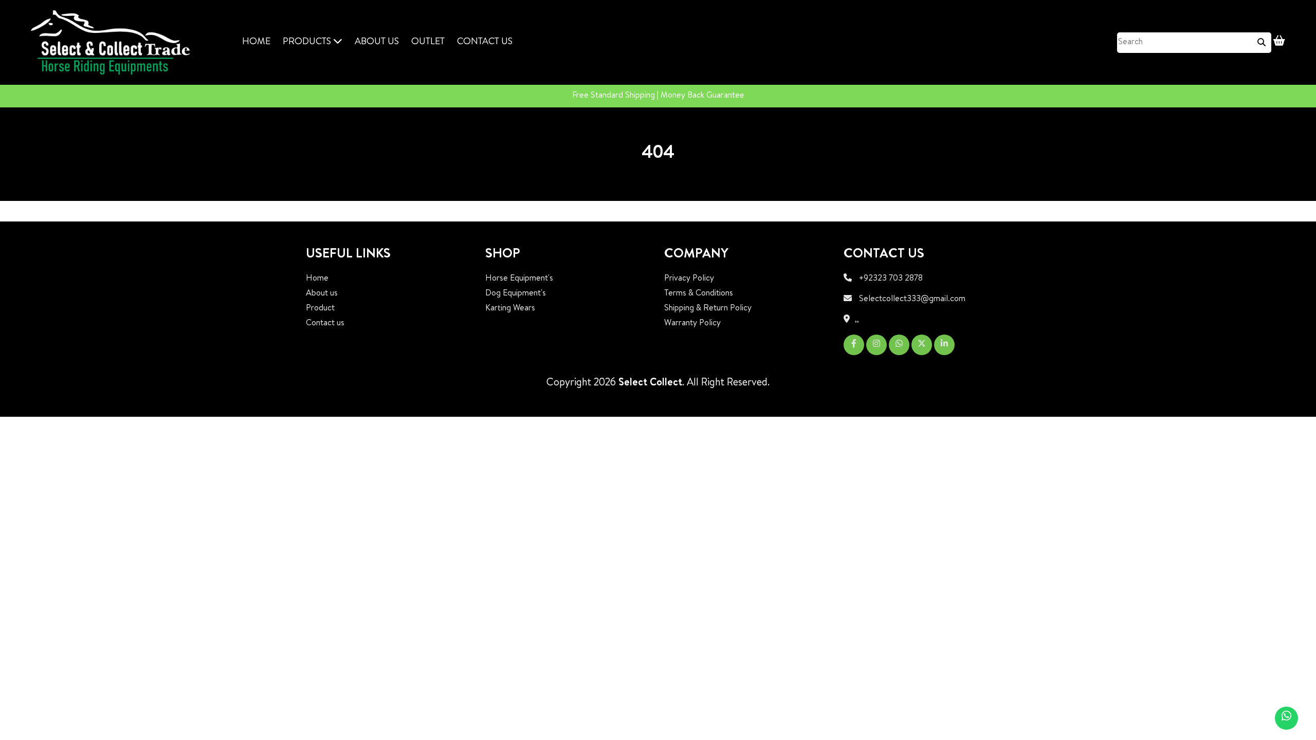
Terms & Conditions (698, 294)
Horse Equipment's (519, 279)
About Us (377, 42)
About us (322, 294)
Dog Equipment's (515, 294)
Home (256, 42)
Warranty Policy (692, 324)
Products (308, 42)
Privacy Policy (689, 279)
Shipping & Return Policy (708, 309)
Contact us (485, 42)
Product (320, 309)
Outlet (428, 42)
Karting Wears (510, 309)
